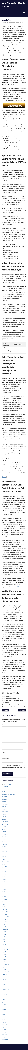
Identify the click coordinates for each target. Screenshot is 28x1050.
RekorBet (4, 987)
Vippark (4, 839)
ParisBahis (4, 1034)
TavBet (3, 904)
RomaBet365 (5, 972)
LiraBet (4, 814)
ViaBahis (4, 842)
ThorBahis (4, 899)
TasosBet (4, 909)
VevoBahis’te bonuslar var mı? (10, 705)
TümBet (4, 869)
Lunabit (4, 816)
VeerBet (4, 856)
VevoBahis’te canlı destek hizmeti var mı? (13, 707)
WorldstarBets (5, 824)
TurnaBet (4, 872)
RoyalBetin (4, 967)
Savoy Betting (5, 964)
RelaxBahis (5, 984)
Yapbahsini (5, 821)
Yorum (4, 725)
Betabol (4, 809)
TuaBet (4, 882)
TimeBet (4, 894)
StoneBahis (5, 929)
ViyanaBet (4, 837)
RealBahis (4, 997)
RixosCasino (5, 977)
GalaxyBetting (5, 811)
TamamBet (5, 912)
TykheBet (4, 867)
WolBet (4, 826)
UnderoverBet (5, 862)
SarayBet (4, 954)
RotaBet (4, 969)
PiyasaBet (4, 1017)
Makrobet (4, 796)
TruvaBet (4, 884)
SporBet (4, 934)
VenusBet (4, 851)
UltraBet (4, 864)
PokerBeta (4, 1014)
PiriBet (3, 1019)
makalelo (12, 22)
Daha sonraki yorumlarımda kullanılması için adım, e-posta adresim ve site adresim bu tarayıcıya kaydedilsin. (13, 767)
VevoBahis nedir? (6, 696)
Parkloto (4, 1032)
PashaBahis (5, 804)
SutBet (3, 924)
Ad (3, 746)
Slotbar (4, 939)
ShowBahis (5, 949)
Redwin (4, 992)
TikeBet (4, 897)
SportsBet (4, 932)
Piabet (3, 791)
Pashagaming (5, 806)
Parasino (4, 1037)
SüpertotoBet (5, 917)
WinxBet (4, 831)
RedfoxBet (4, 994)
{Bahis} (4, 477)
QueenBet (4, 1002)
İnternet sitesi (5, 758)
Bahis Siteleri (19, 22)
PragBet (4, 1009)
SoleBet (4, 937)
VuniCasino (5, 834)
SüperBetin (5, 919)
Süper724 (4, 922)
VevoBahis (17, 587)
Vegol (3, 854)
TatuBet (4, 907)
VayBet (4, 859)
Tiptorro (4, 889)
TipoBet (4, 892)
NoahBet (4, 819)
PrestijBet (4, 1007)
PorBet (3, 1012)
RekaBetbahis (5, 989)
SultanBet (4, 927)
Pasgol (3, 1027)
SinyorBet (4, 952)
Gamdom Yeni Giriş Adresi (9, 794)
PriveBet (4, 1004)
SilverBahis (5, 947)
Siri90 (3, 942)
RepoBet (4, 982)
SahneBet (4, 957)
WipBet (4, 829)
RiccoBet (4, 979)
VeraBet (5, 710)
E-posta (4, 752)
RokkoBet (4, 974)
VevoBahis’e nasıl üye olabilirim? (11, 698)
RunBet (4, 962)
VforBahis (22, 710)
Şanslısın (4, 914)
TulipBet (4, 879)
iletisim (6, 786)
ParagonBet (5, 1039)
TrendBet (4, 887)
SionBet (4, 944)
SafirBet (4, 959)
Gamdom (4, 799)
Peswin (4, 1022)
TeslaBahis (5, 902)
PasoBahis (4, 1024)
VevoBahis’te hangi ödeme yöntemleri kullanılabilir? (12, 701)
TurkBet (4, 874)
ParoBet (4, 1029)
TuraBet (4, 877)
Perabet (4, 801)
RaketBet (4, 999)
